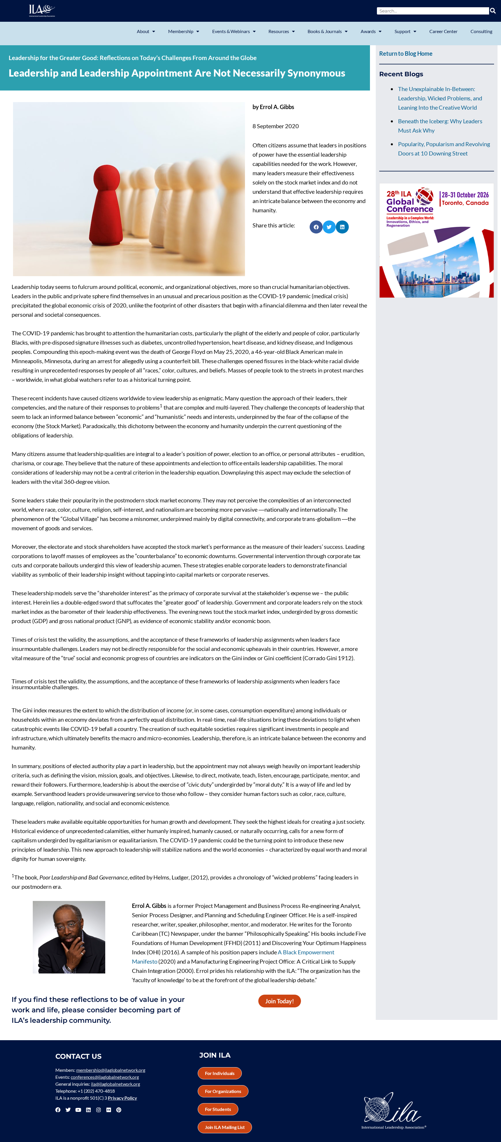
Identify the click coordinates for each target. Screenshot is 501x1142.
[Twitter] (68, 1109)
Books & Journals (325, 31)
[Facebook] (58, 1109)
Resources (278, 31)
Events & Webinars (231, 31)
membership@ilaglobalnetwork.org (110, 1070)
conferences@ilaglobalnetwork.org (105, 1077)
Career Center (443, 31)
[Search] (492, 11)
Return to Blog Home (406, 53)
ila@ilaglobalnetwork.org (115, 1084)
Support (403, 31)
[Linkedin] (88, 1109)
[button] (316, 227)
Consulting (481, 31)
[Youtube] (78, 1109)
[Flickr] (108, 1109)
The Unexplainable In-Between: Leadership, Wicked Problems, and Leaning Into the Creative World (440, 98)
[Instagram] (98, 1109)
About (143, 31)
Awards (368, 31)
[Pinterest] (118, 1109)
